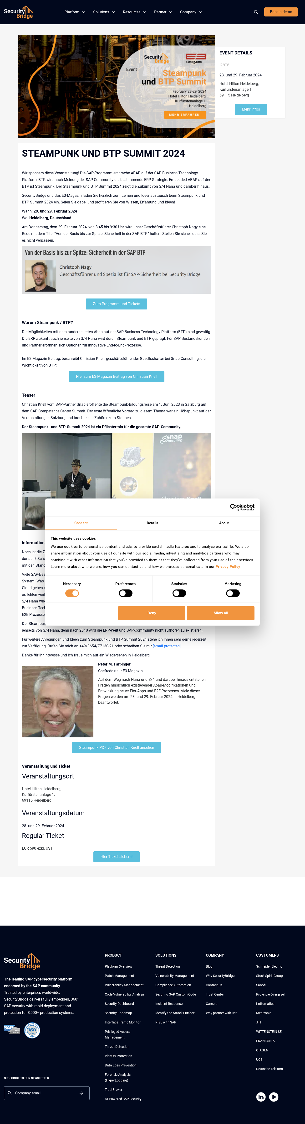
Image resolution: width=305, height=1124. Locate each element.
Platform (72, 12)
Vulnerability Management (124, 985)
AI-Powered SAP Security (123, 1099)
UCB (259, 1059)
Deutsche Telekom (269, 1069)
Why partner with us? (221, 1013)
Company (188, 12)
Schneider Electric (269, 966)
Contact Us (214, 985)
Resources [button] (131, 12)
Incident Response (169, 1004)
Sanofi (261, 985)
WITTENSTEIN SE (269, 1031)
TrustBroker (113, 1090)
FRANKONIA (265, 1041)
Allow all (221, 613)
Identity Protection (118, 1056)
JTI (258, 1022)
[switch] (125, 593)
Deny (151, 613)
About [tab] (224, 523)
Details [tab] (152, 523)
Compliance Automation (173, 985)
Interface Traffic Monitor (123, 1022)
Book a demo (281, 12)
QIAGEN (262, 1050)
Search (257, 12)
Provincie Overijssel (270, 994)
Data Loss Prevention (121, 1065)
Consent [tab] (81, 523)
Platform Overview (118, 966)
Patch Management (119, 976)
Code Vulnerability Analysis (125, 994)
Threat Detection (117, 1047)
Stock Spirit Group (269, 976)
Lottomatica (265, 1004)
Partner (160, 12)
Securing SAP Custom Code (175, 994)
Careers (211, 1004)
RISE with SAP (165, 1022)
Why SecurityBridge (220, 976)
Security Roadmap (118, 1013)
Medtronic (263, 1013)
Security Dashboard (119, 1004)
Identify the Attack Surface (175, 1013)
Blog (209, 966)
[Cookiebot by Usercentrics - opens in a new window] (233, 507)
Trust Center (215, 994)
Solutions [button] (101, 12)
